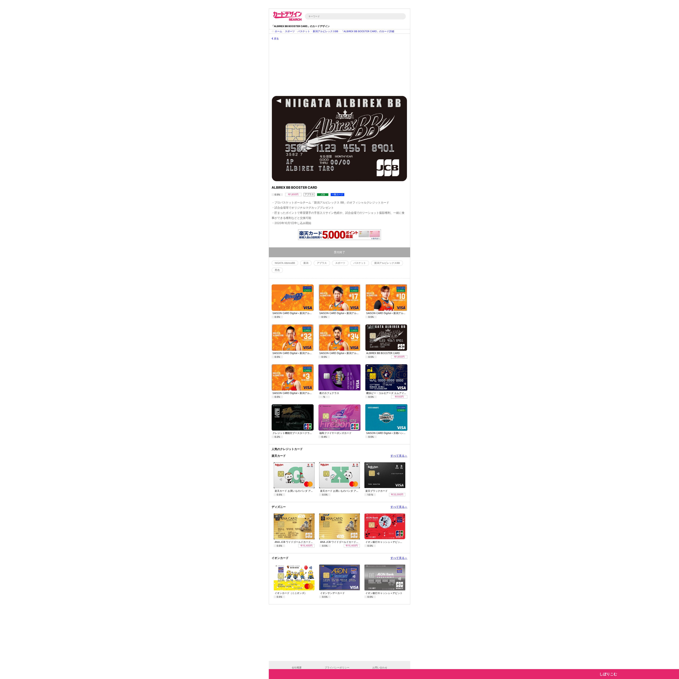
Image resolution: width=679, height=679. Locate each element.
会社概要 (297, 667)
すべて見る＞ (398, 455)
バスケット (304, 31)
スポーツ (290, 31)
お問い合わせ (379, 667)
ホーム (278, 31)
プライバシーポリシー (337, 667)
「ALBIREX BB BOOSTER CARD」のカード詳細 (367, 31)
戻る (276, 38)
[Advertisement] (339, 68)
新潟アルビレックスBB (325, 31)
